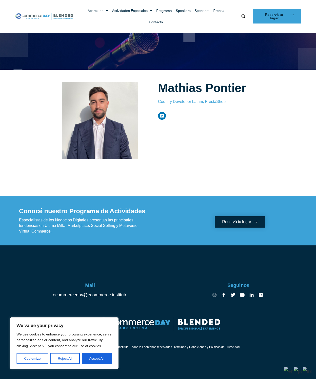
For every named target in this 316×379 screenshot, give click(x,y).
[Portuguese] (298, 370)
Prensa (218, 11)
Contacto (156, 22)
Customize (32, 358)
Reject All (65, 358)
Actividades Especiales (130, 11)
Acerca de (95, 11)
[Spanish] (307, 370)
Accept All (96, 358)
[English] (289, 370)
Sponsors (202, 11)
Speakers (183, 11)
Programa (164, 11)
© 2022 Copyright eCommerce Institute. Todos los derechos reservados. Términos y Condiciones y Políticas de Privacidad (158, 347)
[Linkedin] (162, 116)
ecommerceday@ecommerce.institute (90, 294)
